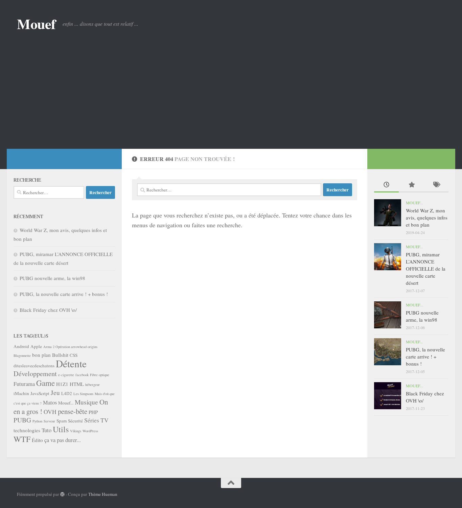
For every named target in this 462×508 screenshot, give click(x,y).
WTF (22, 439)
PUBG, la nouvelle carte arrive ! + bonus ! (64, 294)
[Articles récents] (386, 185)
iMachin (21, 393)
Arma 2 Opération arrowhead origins (70, 346)
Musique (86, 402)
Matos (50, 402)
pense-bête (72, 411)
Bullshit (60, 354)
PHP (93, 412)
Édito (37, 440)
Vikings (75, 431)
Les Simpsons (83, 393)
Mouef (36, 24)
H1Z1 (62, 383)
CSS (73, 355)
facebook (82, 374)
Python (37, 421)
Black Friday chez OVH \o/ (48, 309)
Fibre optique (99, 374)
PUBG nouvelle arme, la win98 (52, 278)
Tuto (46, 430)
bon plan (41, 354)
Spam (61, 421)
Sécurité (75, 421)
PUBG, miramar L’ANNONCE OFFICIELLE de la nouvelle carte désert (425, 268)
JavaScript (39, 393)
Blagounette (22, 355)
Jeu (55, 392)
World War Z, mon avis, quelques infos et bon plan (426, 217)
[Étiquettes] (436, 185)
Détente (71, 363)
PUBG (22, 420)
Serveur (49, 421)
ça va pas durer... (62, 440)
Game (45, 383)
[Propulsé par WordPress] (62, 494)
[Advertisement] (231, 98)
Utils (61, 429)
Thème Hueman (102, 494)
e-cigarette (66, 374)
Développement (35, 373)
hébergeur (92, 384)
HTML (77, 383)
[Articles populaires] (411, 185)
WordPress (90, 431)
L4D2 (66, 393)
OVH (50, 412)
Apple (36, 346)
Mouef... (65, 403)
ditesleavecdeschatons (34, 366)
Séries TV (96, 420)
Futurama (24, 384)
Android (21, 346)
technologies (27, 430)
